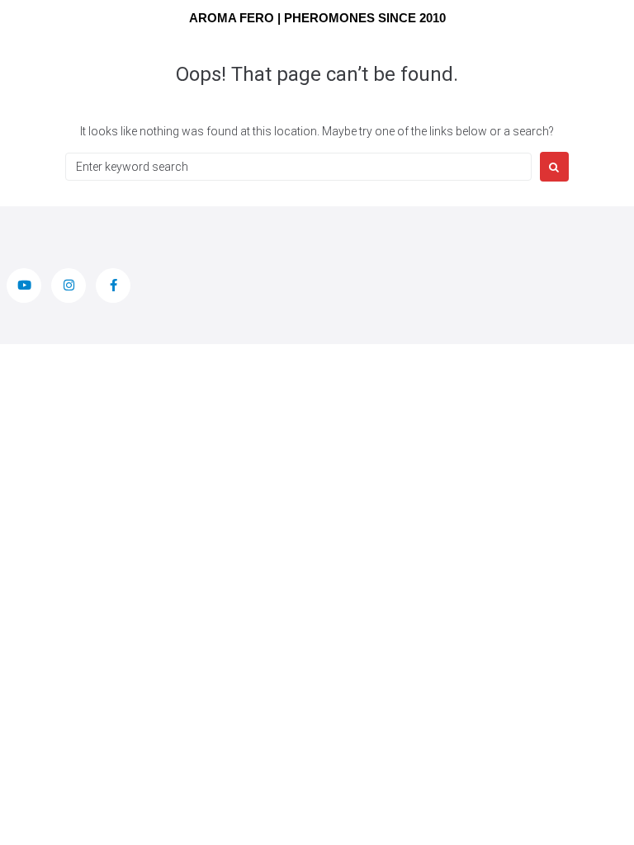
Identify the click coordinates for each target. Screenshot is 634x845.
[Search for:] (298, 167)
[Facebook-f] (113, 285)
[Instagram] (68, 285)
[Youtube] (24, 285)
